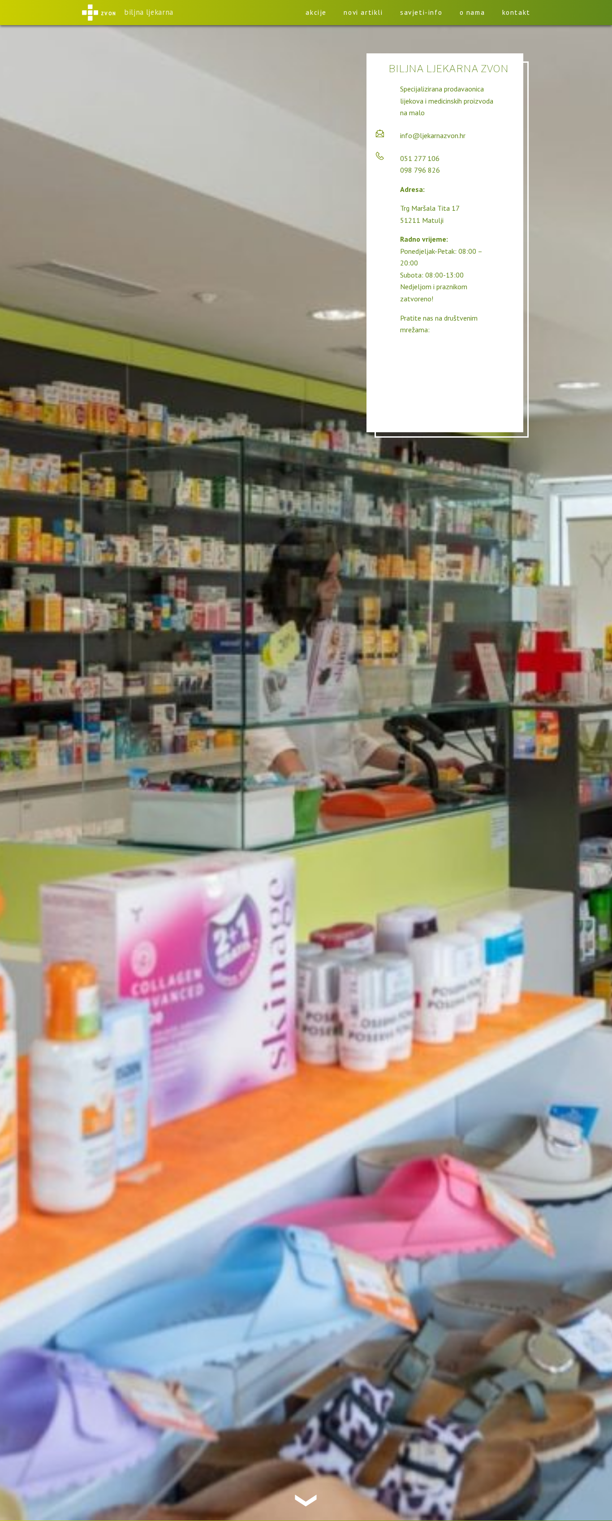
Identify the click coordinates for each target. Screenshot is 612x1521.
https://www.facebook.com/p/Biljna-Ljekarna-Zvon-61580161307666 (450, 360)
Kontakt (516, 12)
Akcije (316, 12)
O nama (472, 12)
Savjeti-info (421, 12)
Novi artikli (363, 12)
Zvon (108, 12)
